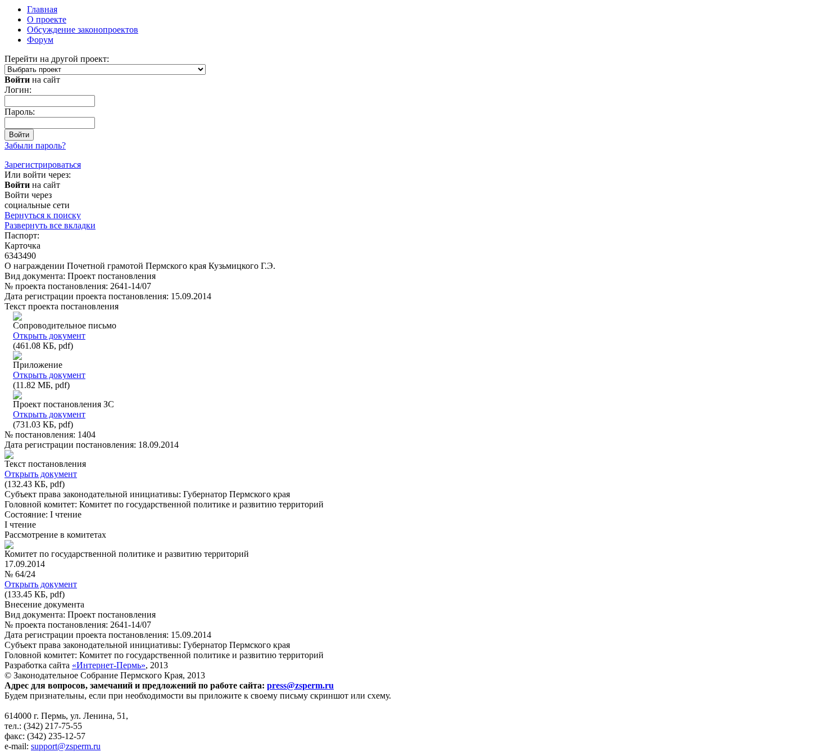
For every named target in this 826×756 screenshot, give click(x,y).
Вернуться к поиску (42, 215)
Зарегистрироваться (42, 164)
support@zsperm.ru (66, 746)
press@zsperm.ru (300, 685)
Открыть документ (49, 335)
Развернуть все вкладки (50, 225)
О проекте (46, 19)
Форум (40, 39)
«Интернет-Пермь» (109, 665)
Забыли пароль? (35, 145)
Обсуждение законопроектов (82, 29)
